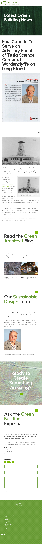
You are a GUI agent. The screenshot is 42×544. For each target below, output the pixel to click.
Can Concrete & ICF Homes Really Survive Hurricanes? (10, 277)
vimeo (6, 531)
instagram (6, 529)
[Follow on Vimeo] (13, 462)
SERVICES (6, 518)
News (39, 133)
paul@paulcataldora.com (20, 506)
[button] (39, 271)
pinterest (6, 530)
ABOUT (6, 516)
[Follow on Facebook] (5, 462)
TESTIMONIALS (7, 521)
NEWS (6, 522)
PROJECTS (6, 519)
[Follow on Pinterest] (10, 462)
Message (6, 475)
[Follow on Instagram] (8, 462)
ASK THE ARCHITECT (8, 524)
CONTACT (6, 525)
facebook (6, 528)
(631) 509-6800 (7, 456)
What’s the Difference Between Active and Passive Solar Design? (28, 277)
